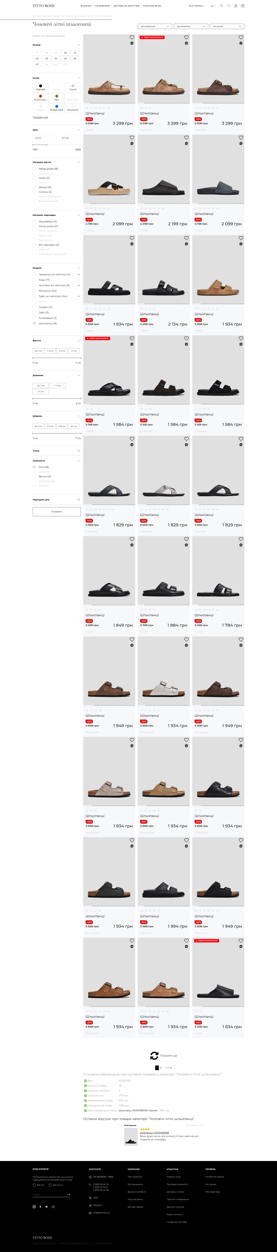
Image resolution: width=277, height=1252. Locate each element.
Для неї (40, 1185)
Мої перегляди (213, 1192)
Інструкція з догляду (177, 1222)
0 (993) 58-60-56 (101, 1184)
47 (91, 409)
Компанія (134, 1169)
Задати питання (174, 1214)
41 (91, 108)
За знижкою (183, 26)
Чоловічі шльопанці (75, 16)
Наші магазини (135, 1199)
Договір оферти (135, 1207)
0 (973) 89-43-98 (101, 1190)
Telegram (97, 1205)
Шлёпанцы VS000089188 (154, 1132)
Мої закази (211, 1184)
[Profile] (235, 5)
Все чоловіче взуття (53, 16)
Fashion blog (152, 6)
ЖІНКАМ (86, 6)
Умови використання (44, 1243)
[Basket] (242, 5)
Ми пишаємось (135, 1184)
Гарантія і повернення (178, 1199)
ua (211, 6)
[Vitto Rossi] (43, 5)
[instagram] (34, 1206)
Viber (95, 1197)
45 (108, 108)
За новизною (148, 26)
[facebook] (40, 1207)
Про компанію (135, 1177)
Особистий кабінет (215, 1177)
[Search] (221, 5)
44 (104, 108)
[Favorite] (228, 5)
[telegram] (46, 1207)
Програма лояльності (177, 1184)
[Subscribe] (67, 1195)
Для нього (58, 1185)
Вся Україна (196, 6)
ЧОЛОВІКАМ (102, 6)
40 (87, 108)
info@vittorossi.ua (101, 1212)
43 (99, 108)
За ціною (218, 26)
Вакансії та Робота (137, 1192)
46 (87, 409)
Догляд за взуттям (126, 6)
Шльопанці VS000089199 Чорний (138, 1110)
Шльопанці (95, 113)
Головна (37, 16)
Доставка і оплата (175, 1192)
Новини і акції (173, 1177)
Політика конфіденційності (74, 1243)
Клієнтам (172, 1169)
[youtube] (53, 1206)
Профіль (211, 1169)
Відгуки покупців (175, 1207)
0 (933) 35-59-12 (100, 1187)
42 (95, 108)
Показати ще (168, 1055)
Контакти (95, 1169)
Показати (56, 511)
